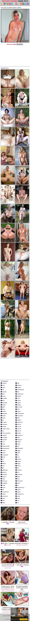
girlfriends (5, 470)
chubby (4, 426)
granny (4, 476)
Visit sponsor (19, 44)
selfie (18, 452)
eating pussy (5, 448)
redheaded (20, 448)
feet (3, 461)
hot (3, 489)
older (18, 418)
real (18, 446)
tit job (18, 483)
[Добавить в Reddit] (19, 4)
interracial (5, 496)
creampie (4, 437)
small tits (19, 470)
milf (18, 391)
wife (18, 500)
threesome (20, 481)
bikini (3, 407)
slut (18, 468)
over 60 (19, 428)
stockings (19, 474)
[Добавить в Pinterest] (16, 4)
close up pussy (6, 433)
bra (3, 420)
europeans (5, 455)
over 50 (19, 426)
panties (19, 433)
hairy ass (4, 481)
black (3, 409)
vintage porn (20, 494)
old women (20, 415)
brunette (4, 422)
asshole (4, 391)
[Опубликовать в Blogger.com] (2, 4)
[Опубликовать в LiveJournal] (14, 4)
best (3, 400)
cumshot (4, 439)
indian (4, 494)
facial (3, 457)
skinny (18, 465)
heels (3, 485)
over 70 (19, 431)
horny (3, 487)
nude (18, 409)
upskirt (19, 489)
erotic (3, 452)
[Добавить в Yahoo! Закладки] (28, 4)
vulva (18, 496)
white (18, 498)
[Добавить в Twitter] (25, 4)
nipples (19, 405)
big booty (4, 402)
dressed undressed (7, 446)
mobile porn (20, 394)
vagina (19, 491)
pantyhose (20, 435)
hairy (3, 478)
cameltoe (4, 424)
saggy (18, 450)
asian (3, 387)
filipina (4, 463)
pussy (18, 444)
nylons (19, 411)
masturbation (20, 389)
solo (18, 472)
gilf (3, 468)
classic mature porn (7, 428)
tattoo (18, 476)
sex (18, 455)
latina (3, 502)
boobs (4, 415)
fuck (3, 465)
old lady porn (20, 413)
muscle (19, 400)
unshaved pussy (21, 487)
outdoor (19, 420)
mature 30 (19, 422)
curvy (3, 444)
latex (3, 500)
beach (4, 396)
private (19, 441)
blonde (4, 411)
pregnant (19, 439)
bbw (3, 394)
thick (18, 478)
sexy (18, 457)
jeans (3, 498)
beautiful (4, 398)
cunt (3, 441)
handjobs (4, 483)
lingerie (19, 387)
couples (4, 435)
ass (3, 389)
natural (19, 402)
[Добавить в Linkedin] (12, 4)
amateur (4, 383)
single (18, 463)
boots (3, 418)
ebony (4, 450)
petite (18, 437)
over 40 (19, 424)
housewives (5, 491)
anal (3, 385)
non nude (19, 407)
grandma (4, 474)
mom (18, 398)
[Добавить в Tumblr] (23, 4)
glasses (4, 472)
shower (19, 461)
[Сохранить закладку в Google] (7, 4)
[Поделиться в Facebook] (5, 4)
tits (17, 485)
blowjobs (4, 413)
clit (3, 431)
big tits (4, 405)
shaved (19, 459)
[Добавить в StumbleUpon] (21, 4)
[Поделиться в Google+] (9, 4)
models (19, 396)
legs (18, 383)
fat (2, 459)
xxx (18, 502)
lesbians (19, 385)
